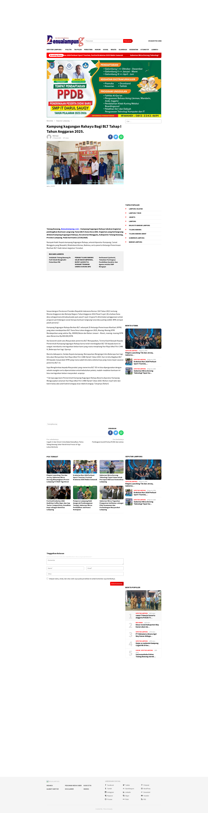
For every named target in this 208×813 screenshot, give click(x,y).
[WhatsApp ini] (121, 137)
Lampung (132, 221)
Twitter (127, 785)
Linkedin (128, 792)
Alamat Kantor (53, 789)
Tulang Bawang (52, 424)
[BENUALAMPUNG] (65, 41)
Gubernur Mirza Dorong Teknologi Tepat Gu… (143, 372)
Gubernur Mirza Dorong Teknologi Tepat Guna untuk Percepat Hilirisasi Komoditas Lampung (132, 55)
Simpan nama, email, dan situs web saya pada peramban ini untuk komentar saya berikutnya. (82, 579)
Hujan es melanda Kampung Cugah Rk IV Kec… (147, 644)
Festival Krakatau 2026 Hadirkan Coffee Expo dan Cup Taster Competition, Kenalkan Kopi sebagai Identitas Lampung (59, 505)
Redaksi (50, 786)
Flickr (127, 799)
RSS (144, 799)
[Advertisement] (104, 17)
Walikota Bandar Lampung (139, 225)
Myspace (110, 796)
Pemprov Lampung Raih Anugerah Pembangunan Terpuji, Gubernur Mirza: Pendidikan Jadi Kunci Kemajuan (82, 505)
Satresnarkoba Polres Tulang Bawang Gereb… (146, 655)
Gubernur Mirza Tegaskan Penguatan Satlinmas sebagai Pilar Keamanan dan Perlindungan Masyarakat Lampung (111, 505)
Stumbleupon (129, 789)
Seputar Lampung (131, 351)
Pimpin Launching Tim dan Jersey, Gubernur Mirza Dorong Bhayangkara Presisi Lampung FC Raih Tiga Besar (58, 478)
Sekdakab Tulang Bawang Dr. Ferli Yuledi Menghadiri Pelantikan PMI (60, 260)
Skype (127, 796)
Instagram (110, 792)
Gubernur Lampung (136, 238)
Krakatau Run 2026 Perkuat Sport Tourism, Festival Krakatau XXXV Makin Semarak (85, 477)
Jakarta (132, 217)
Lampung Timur (135, 213)
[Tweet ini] (115, 137)
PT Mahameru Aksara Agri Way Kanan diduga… (146, 635)
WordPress (146, 789)
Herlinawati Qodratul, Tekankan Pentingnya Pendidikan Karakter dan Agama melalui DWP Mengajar (108, 262)
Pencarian (127, 41)
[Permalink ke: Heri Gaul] (49, 137)
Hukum (138, 650)
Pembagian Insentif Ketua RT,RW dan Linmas (108, 440)
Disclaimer (69, 789)
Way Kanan (139, 622)
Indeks (86, 789)
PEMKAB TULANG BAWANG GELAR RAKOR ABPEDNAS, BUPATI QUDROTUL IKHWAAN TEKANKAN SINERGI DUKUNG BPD (84, 262)
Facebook (110, 785)
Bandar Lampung (135, 242)
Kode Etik (87, 786)
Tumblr (109, 789)
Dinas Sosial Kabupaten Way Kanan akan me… (147, 626)
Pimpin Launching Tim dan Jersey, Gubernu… (139, 354)
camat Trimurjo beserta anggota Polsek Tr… (145, 616)
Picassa (109, 799)
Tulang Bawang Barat (137, 234)
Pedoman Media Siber (73, 786)
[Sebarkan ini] (110, 137)
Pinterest (146, 785)
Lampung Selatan (136, 209)
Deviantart (146, 792)
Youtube (146, 796)
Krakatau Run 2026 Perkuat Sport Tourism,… (145, 363)
